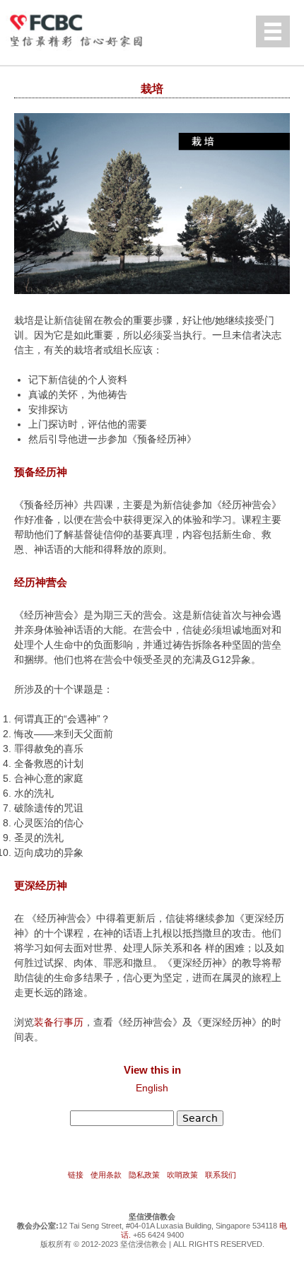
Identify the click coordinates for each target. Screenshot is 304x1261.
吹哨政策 (182, 1175)
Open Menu (273, 31)
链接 (75, 1175)
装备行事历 (58, 1022)
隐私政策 (144, 1175)
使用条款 (106, 1175)
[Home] (88, 28)
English (152, 1087)
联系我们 (220, 1175)
